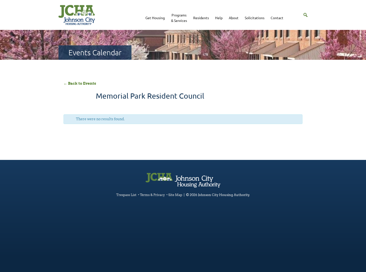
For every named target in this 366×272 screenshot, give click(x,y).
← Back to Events (79, 83)
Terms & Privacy (152, 195)
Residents (201, 17)
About (234, 17)
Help (219, 17)
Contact (277, 17)
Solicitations (254, 17)
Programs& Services (179, 18)
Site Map (175, 195)
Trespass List (126, 195)
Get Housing (155, 17)
